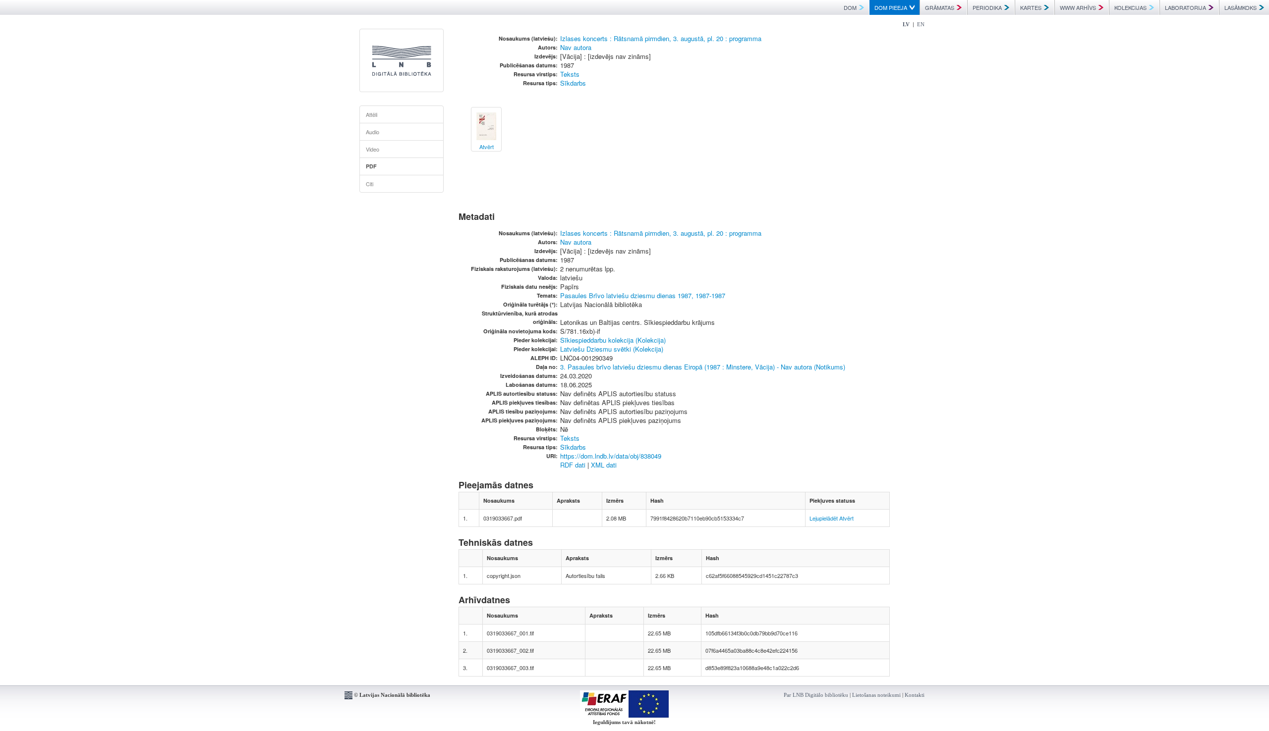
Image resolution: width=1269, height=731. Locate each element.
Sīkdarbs (573, 83)
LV (906, 24)
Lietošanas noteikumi (876, 695)
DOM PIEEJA (890, 7)
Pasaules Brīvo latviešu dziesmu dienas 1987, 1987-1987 (642, 295)
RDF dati (572, 465)
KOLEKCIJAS (1130, 7)
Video (372, 149)
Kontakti (914, 695)
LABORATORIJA (1185, 7)
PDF (371, 166)
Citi (369, 184)
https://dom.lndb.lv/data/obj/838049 (610, 456)
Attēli (371, 114)
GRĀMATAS (939, 7)
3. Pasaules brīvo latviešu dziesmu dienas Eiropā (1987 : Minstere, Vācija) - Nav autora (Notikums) (702, 366)
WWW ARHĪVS (1078, 7)
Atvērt (846, 518)
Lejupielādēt (823, 518)
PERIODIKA (987, 7)
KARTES (1030, 7)
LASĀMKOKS (1240, 7)
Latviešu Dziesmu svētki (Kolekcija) (611, 349)
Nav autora (575, 47)
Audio (372, 132)
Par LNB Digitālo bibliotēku (816, 695)
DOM (850, 7)
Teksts (569, 74)
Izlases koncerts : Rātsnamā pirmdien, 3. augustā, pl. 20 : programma (660, 38)
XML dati (604, 465)
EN (920, 24)
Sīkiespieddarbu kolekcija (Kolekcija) (613, 340)
